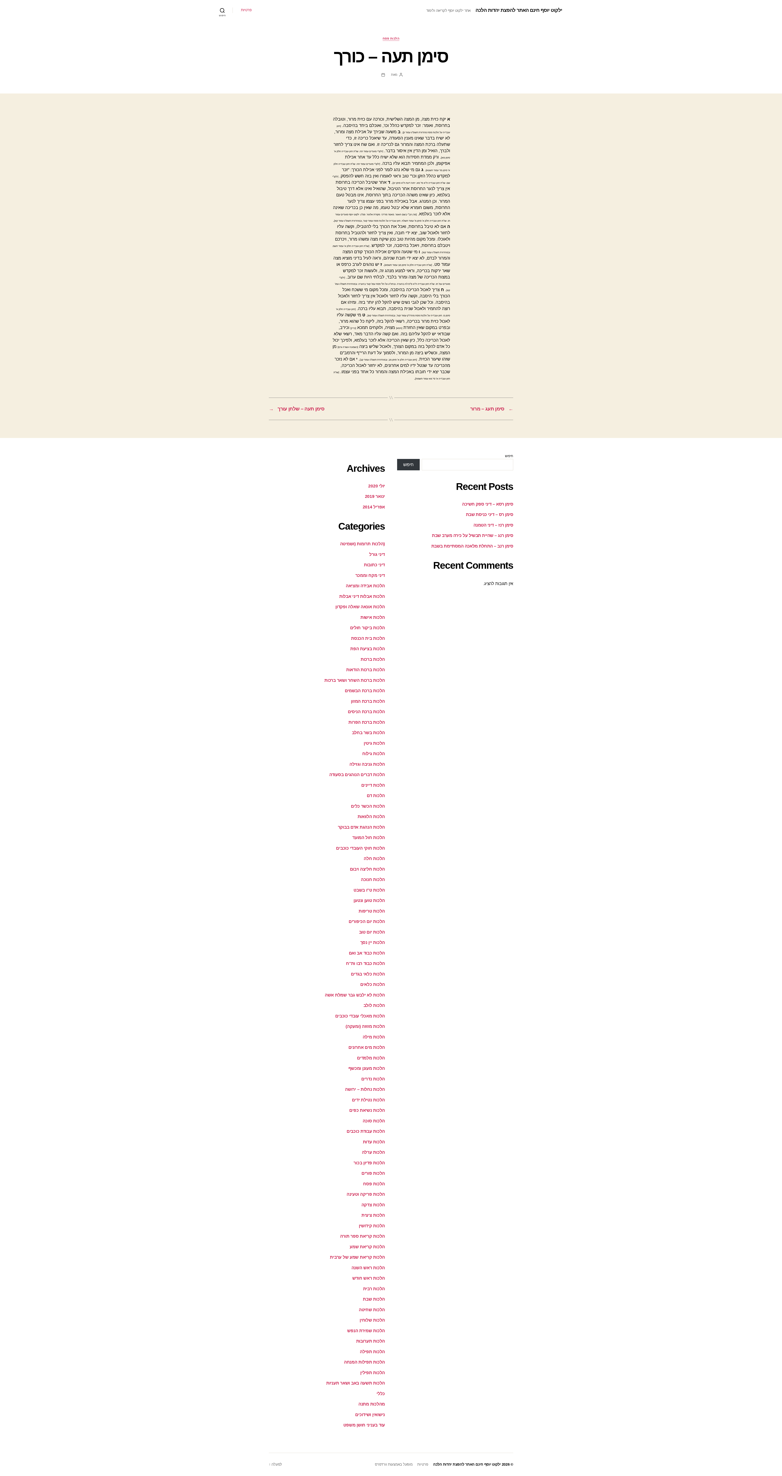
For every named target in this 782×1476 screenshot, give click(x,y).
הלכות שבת (374, 1299)
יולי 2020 (376, 486)
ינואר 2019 (375, 496)
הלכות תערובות (370, 1341)
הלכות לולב (374, 1005)
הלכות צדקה (373, 1204)
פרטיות (246, 10)
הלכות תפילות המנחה (364, 1362)
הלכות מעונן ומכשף (366, 1068)
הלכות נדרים (373, 1079)
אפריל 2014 (374, 507)
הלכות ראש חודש (368, 1278)
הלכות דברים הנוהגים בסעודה (357, 774)
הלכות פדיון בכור (369, 1162)
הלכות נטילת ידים (368, 1100)
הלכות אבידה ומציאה (365, 585)
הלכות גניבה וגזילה (367, 764)
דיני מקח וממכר (370, 575)
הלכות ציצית (373, 1215)
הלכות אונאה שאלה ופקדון (360, 606)
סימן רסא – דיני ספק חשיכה (487, 504)
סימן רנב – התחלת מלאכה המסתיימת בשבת (472, 546)
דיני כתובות (374, 564)
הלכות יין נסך (372, 942)
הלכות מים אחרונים (366, 1047)
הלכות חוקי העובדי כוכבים (360, 848)
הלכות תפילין (372, 1372)
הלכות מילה (374, 1037)
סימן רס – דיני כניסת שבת (489, 514)
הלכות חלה (374, 858)
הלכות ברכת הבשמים (365, 690)
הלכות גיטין (374, 743)
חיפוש (509, 456)
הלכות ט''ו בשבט (369, 890)
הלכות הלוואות (371, 816)
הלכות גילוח (373, 753)
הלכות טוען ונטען (369, 900)
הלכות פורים (373, 1173)
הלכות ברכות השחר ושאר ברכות (354, 680)
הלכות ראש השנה (368, 1267)
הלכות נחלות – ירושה (365, 1089)
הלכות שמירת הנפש (366, 1330)
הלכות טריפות (372, 911)
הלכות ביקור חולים (367, 627)
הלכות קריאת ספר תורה (362, 1236)
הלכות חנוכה (373, 879)
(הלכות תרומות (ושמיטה (362, 543)
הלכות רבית (374, 1288)
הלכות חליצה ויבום (367, 869)
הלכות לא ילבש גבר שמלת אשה (355, 995)
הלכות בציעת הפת (367, 648)
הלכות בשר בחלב (368, 732)
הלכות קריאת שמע (367, 1246)
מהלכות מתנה (371, 1404)
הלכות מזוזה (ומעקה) (365, 1026)
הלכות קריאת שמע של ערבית (357, 1257)
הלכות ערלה (373, 1152)
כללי (381, 1393)
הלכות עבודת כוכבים (366, 1131)
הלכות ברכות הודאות (365, 669)
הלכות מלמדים (371, 1058)
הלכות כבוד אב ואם (367, 953)
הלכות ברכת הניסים (366, 711)
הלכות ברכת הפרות (366, 722)
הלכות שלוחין (372, 1320)
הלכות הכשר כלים (368, 806)
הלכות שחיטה (372, 1309)
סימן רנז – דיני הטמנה (493, 525)
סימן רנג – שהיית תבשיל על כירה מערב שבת (472, 535)
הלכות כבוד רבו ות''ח (365, 963)
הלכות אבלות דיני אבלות (362, 596)
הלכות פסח (391, 38)
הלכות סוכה (374, 1121)
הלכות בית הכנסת (368, 638)
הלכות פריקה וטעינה (366, 1194)
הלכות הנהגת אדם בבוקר (361, 827)
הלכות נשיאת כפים (367, 1110)
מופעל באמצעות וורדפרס (393, 1464)
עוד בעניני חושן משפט (364, 1425)
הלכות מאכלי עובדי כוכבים (360, 1016)
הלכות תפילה (372, 1351)
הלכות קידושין (372, 1225)
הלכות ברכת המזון (368, 701)
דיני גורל (377, 554)
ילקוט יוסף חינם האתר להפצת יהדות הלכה (519, 10)
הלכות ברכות (373, 659)
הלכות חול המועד (368, 837)
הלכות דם (376, 795)
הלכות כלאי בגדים (368, 974)
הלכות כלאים (372, 984)
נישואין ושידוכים (370, 1414)
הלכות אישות (372, 617)
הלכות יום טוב (372, 932)
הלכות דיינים (373, 785)
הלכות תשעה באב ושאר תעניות (355, 1383)
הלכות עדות (374, 1141)
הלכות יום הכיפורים (367, 921)
